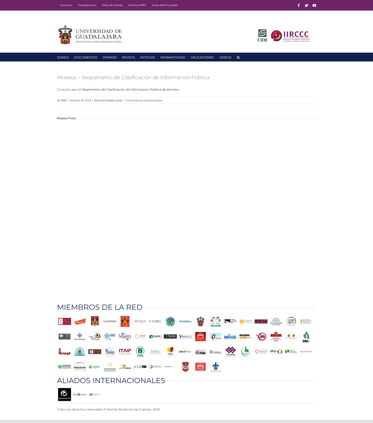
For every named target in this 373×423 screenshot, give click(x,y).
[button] (238, 57)
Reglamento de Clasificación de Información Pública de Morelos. (130, 89)
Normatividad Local (108, 100)
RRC (64, 100)
